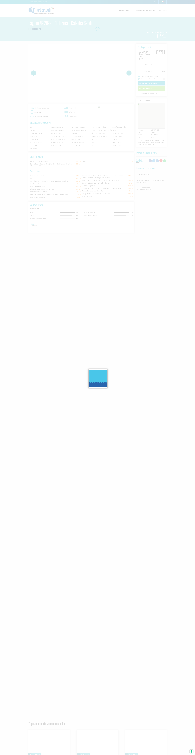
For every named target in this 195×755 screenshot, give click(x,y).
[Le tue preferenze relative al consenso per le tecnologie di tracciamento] (191, 751)
